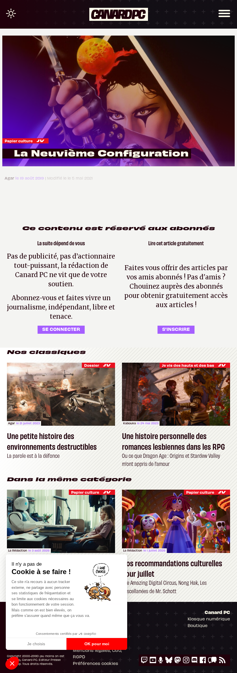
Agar (11, 423)
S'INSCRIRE (176, 329)
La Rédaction (17, 550)
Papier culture (19, 140)
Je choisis (36, 643)
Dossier (91, 365)
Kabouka (129, 423)
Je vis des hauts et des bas (188, 365)
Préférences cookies (95, 663)
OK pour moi (96, 643)
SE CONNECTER (61, 329)
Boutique (198, 625)
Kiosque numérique (209, 618)
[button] (12, 663)
